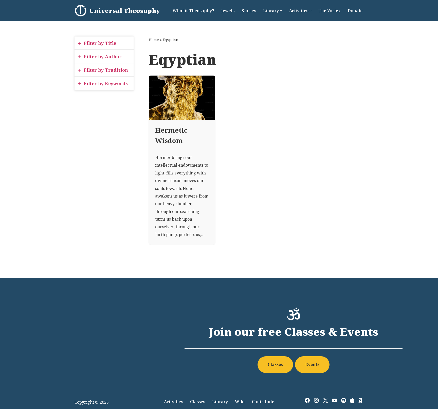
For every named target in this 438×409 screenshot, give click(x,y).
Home (154, 39)
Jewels (227, 10)
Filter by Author (103, 57)
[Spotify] (344, 400)
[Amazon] (360, 400)
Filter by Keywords (106, 83)
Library (220, 401)
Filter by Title (100, 43)
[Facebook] (307, 400)
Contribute (263, 401)
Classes (275, 364)
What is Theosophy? (193, 10)
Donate (355, 10)
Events (312, 364)
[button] (281, 11)
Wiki (240, 401)
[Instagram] (316, 400)
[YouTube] (335, 400)
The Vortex (330, 10)
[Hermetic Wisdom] (182, 98)
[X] (325, 400)
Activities (173, 401)
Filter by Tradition (106, 70)
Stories (249, 10)
